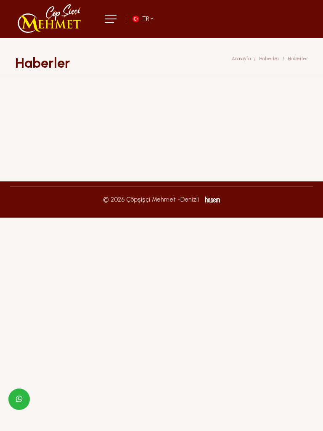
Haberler (269, 58)
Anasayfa (241, 58)
